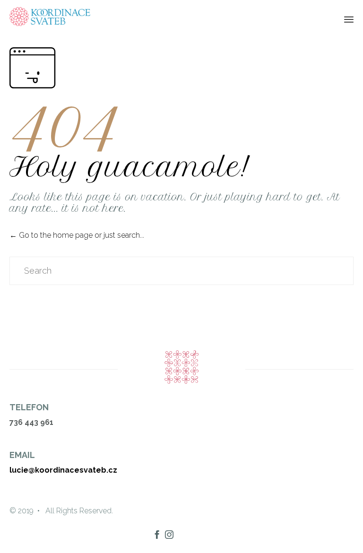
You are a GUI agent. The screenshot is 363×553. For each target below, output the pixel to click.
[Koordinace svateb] (49, 16)
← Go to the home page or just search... (76, 235)
